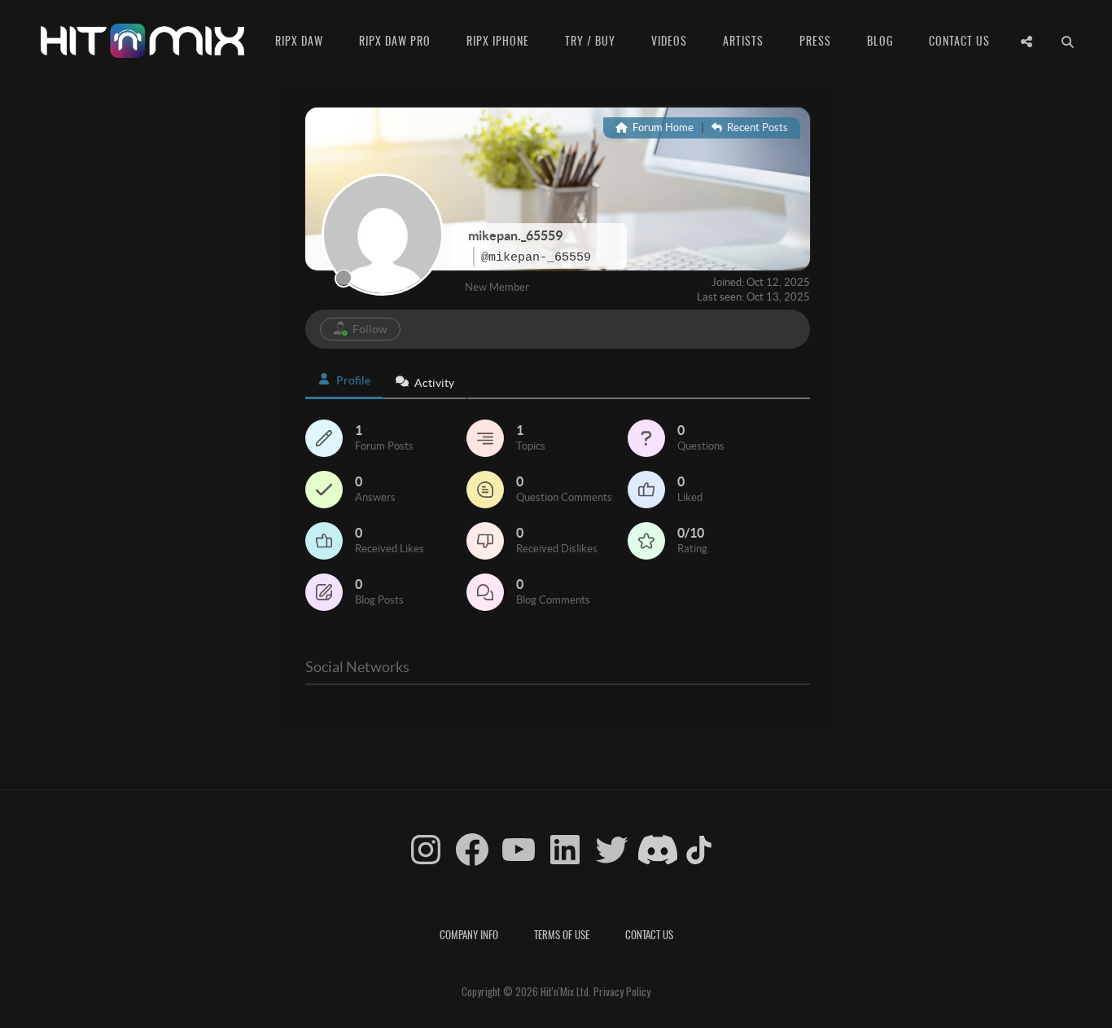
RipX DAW (299, 40)
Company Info (469, 934)
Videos (669, 40)
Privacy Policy (621, 991)
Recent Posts (756, 127)
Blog (880, 40)
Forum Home (662, 127)
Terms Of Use (561, 934)
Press (815, 40)
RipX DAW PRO (395, 40)
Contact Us (959, 40)
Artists (743, 40)
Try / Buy (590, 40)
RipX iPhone (497, 40)
